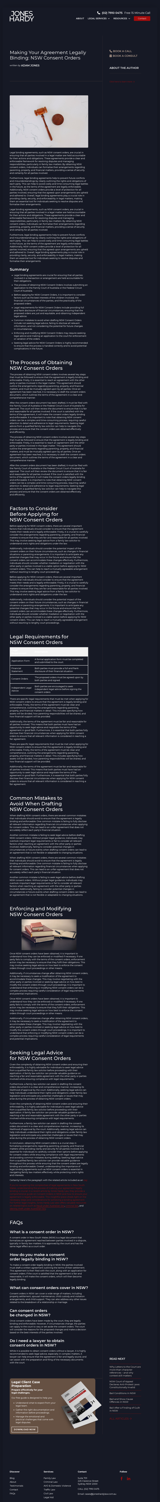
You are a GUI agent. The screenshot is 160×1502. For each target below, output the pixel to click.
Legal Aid (49, 1497)
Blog (12, 1478)
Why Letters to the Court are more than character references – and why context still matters (125, 1371)
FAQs (12, 1493)
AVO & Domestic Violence (57, 1486)
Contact (142, 18)
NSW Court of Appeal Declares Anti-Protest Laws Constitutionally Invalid (125, 1384)
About (80, 18)
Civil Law (48, 1493)
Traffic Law (49, 1489)
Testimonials (16, 1486)
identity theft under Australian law (28, 1208)
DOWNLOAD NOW (24, 1429)
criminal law (71, 1205)
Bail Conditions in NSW (123, 1393)
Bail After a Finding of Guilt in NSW (125, 1409)
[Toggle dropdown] (109, 18)
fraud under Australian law (50, 1205)
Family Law (50, 1478)
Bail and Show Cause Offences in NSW (121, 1400)
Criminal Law (51, 1482)
